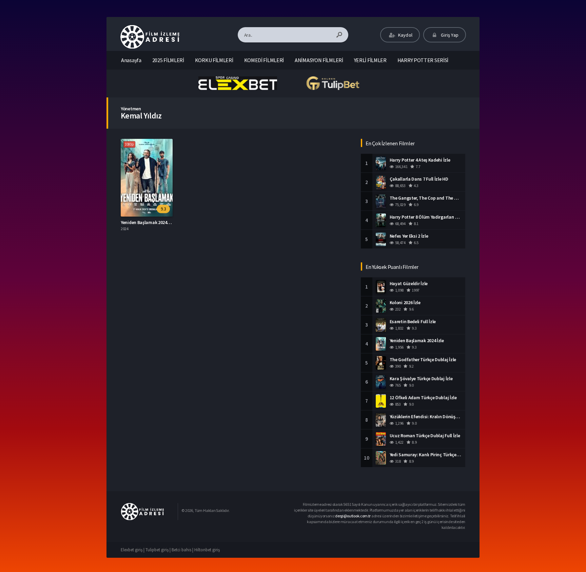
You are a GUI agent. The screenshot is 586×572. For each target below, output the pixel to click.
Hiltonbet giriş (207, 550)
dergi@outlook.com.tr (353, 515)
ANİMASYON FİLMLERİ (319, 60)
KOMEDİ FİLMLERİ (264, 60)
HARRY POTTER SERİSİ (422, 60)
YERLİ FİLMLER (370, 60)
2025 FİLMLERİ (168, 60)
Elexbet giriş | (133, 550)
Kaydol (404, 35)
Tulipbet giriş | (158, 550)
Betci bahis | (183, 550)
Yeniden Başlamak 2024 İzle (148, 222)
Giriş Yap (449, 35)
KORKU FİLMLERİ (214, 60)
